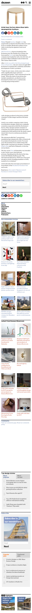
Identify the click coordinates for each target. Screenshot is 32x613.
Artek (22, 42)
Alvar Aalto (11, 170)
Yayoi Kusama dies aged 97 (14, 493)
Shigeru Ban (5, 146)
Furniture (4, 171)
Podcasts (4, 214)
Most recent (19, 476)
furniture (13, 42)
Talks (3, 210)
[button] (26, 2)
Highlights (9, 595)
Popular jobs (6, 555)
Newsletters (5, 213)
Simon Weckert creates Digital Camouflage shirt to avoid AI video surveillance (16, 481)
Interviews (5, 206)
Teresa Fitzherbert (7, 36)
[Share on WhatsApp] (21, 33)
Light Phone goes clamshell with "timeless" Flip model (15, 505)
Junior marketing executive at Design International (15, 576)
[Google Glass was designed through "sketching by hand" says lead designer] (22, 2)
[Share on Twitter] (5, 33)
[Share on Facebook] (2, 33)
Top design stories (8, 473)
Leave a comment (6, 39)
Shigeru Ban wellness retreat (7, 600)
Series (3, 205)
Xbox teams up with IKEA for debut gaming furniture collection (16, 488)
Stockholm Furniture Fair (20, 165)
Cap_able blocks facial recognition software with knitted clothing (16, 499)
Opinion (4, 208)
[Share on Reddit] (12, 33)
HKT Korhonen (6, 51)
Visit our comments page (8, 423)
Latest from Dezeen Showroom (12, 321)
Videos (3, 211)
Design (15, 171)
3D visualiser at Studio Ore (14, 582)
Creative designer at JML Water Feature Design (15, 560)
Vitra (12, 150)
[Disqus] (16, 447)
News (20, 171)
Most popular (6, 476)
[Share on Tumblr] (18, 33)
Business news (21, 170)
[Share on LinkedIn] (15, 33)
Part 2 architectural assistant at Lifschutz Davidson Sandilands (15, 571)
